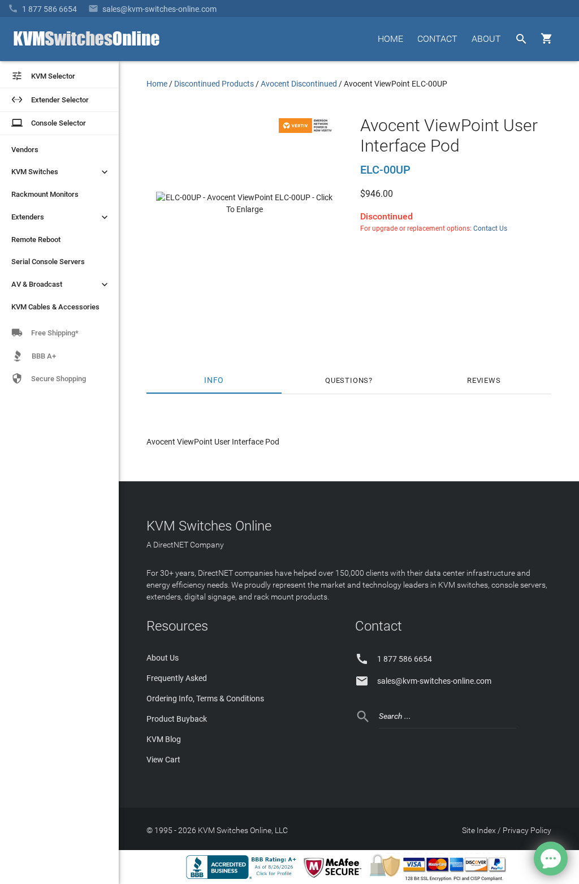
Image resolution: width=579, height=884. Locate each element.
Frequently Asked (176, 678)
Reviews (484, 380)
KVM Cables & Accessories (55, 307)
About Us (162, 657)
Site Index (479, 830)
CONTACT (437, 38)
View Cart (163, 759)
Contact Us (490, 228)
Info (214, 380)
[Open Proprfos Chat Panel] (551, 859)
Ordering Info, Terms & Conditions (205, 698)
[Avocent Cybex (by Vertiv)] (307, 130)
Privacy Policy (527, 830)
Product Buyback (176, 718)
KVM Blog (163, 739)
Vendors (24, 149)
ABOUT (486, 38)
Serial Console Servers (48, 261)
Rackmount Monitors (45, 194)
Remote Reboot (36, 239)
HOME (390, 38)
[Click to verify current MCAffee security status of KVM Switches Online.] (334, 878)
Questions (347, 380)
